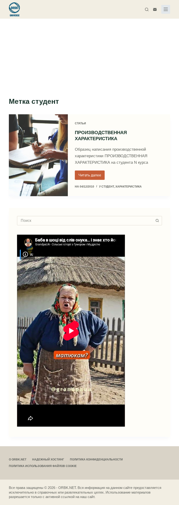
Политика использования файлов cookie (43, 466)
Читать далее (91, 176)
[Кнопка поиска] (157, 220)
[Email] (155, 9)
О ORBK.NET (17, 459)
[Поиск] (146, 9)
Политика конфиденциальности (96, 459)
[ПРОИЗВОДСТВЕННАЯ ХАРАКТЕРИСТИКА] (38, 155)
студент (107, 186)
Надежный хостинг (48, 459)
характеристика (128, 186)
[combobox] (85, 220)
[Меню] (165, 9)
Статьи (80, 123)
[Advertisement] (89, 53)
